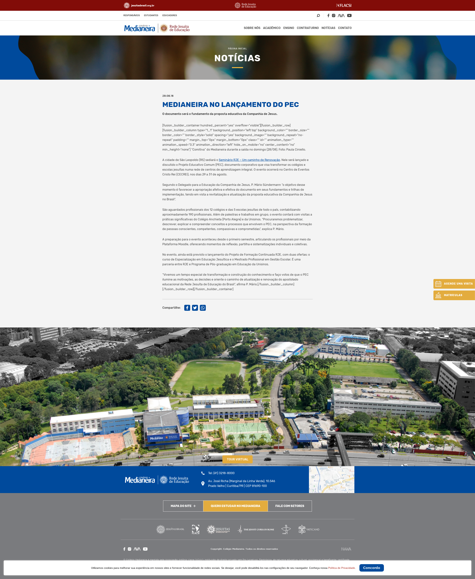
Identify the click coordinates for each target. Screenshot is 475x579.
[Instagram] (333, 15)
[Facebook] (328, 15)
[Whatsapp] (203, 308)
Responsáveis (131, 15)
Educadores (169, 15)
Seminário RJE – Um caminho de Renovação (249, 160)
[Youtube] (349, 15)
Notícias (328, 28)
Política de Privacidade (341, 567)
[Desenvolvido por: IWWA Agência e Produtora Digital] (346, 549)
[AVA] (341, 15)
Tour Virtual (237, 459)
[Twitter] (195, 308)
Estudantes (151, 15)
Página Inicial (237, 48)
